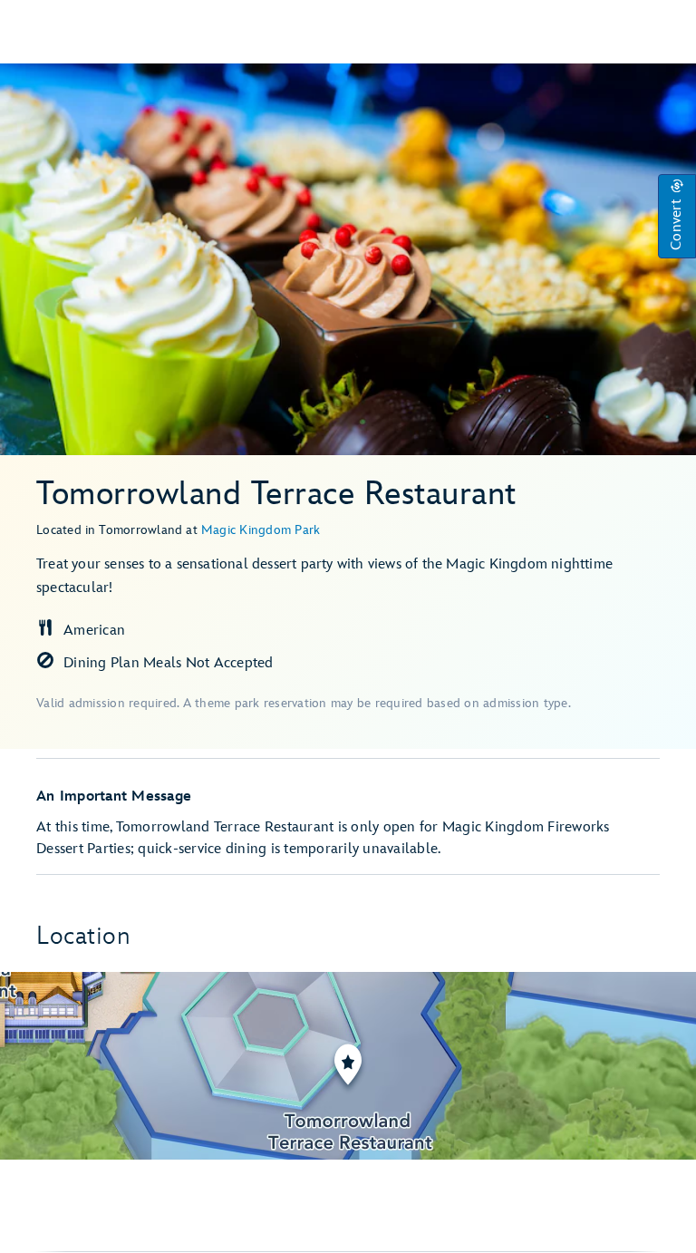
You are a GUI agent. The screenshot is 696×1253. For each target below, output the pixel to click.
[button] (677, 216)
